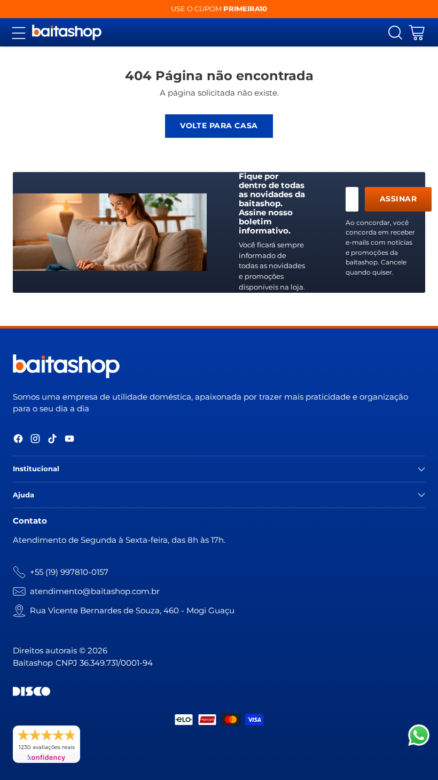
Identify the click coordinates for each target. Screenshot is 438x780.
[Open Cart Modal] (416, 32)
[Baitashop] (66, 32)
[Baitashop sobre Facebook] (18, 440)
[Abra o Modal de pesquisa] (395, 32)
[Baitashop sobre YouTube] (69, 440)
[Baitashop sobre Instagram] (35, 440)
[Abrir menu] (18, 32)
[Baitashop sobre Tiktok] (52, 440)
